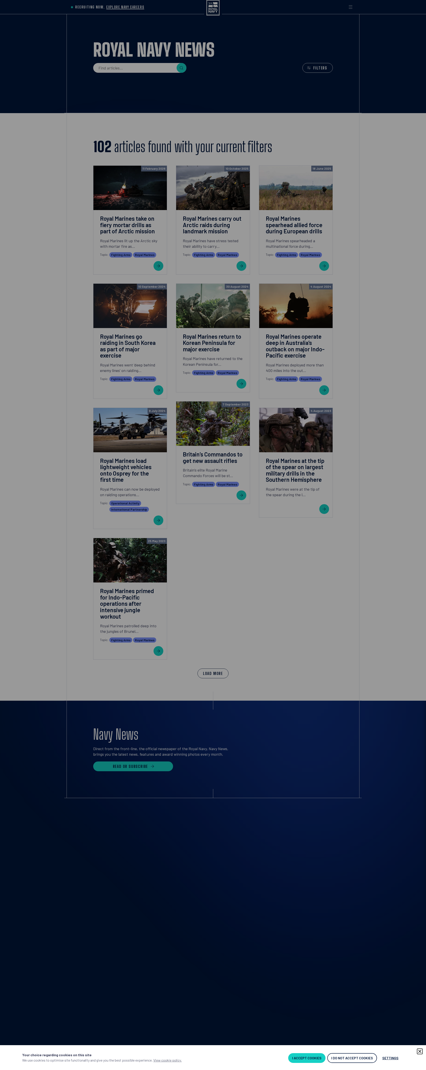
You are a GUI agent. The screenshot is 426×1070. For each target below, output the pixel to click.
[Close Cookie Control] (419, 1051)
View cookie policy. (167, 1060)
